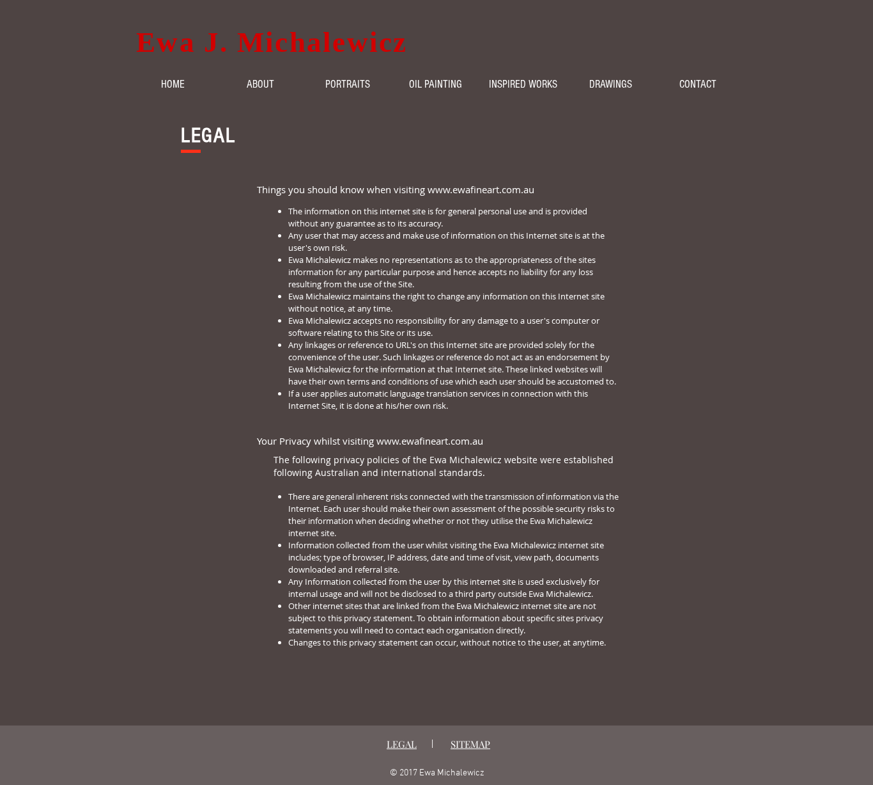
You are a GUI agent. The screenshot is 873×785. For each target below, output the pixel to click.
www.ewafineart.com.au (481, 189)
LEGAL (402, 744)
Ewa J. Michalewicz (272, 42)
